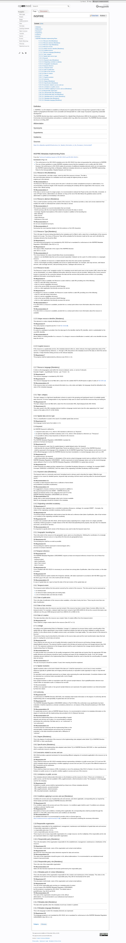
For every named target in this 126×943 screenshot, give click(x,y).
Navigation (21, 12)
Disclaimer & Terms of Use (55, 941)
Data (20, 23)
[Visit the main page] (25, 6)
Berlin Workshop (23, 41)
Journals (21, 33)
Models (21, 17)
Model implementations (23, 20)
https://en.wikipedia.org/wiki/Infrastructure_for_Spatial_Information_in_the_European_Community (62, 145)
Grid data (21, 26)
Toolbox (25, 53)
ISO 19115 (63, 325)
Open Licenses (23, 31)
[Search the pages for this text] (68, 6)
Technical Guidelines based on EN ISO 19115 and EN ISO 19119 (58, 157)
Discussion (43, 11)
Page (34, 11)
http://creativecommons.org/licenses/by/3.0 (46, 818)
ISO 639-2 (101, 380)
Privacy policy (35, 941)
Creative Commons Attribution (43, 938)
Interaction (22, 53)
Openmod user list (24, 46)
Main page (22, 14)
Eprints (21, 36)
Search (19, 53)
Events (21, 38)
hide (42, 23)
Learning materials (24, 28)
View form (95, 15)
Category (36, 924)
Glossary (21, 43)
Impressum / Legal (44, 941)
